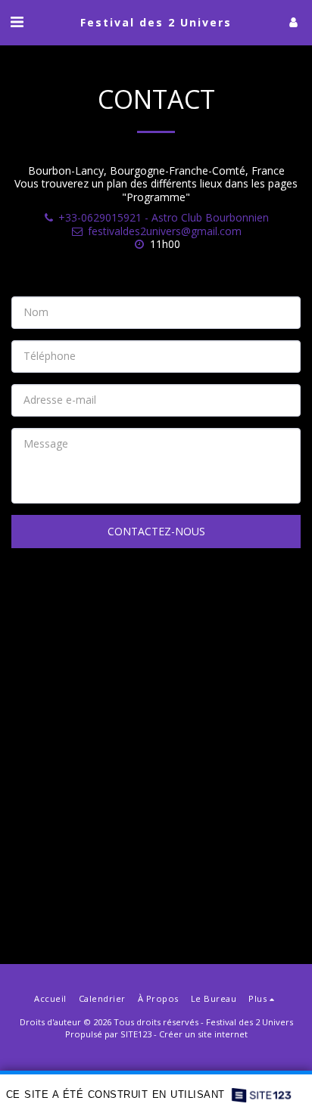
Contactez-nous (156, 531)
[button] (17, 21)
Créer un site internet (203, 1034)
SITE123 (135, 1034)
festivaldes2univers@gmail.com (165, 231)
